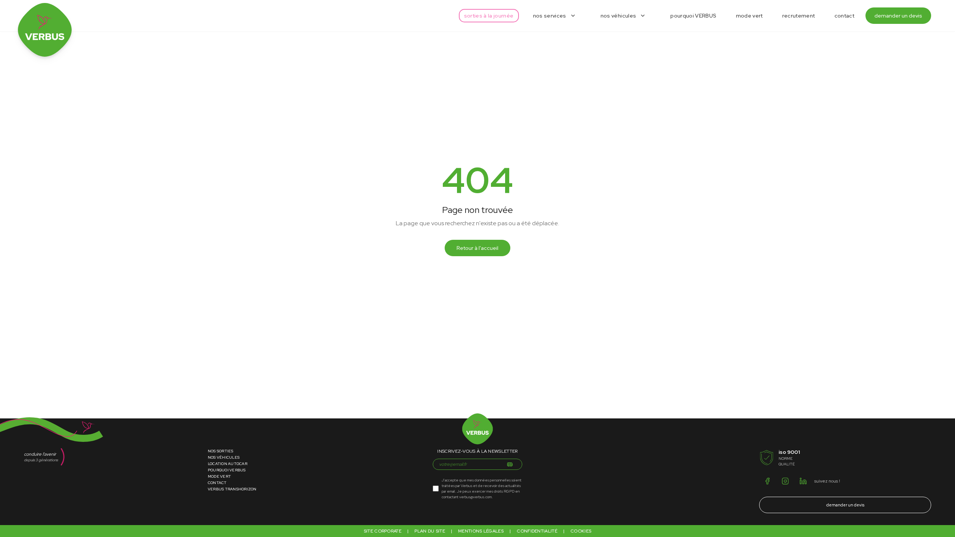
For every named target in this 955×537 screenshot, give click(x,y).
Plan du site (429, 531)
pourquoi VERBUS (693, 15)
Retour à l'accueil (477, 248)
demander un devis (898, 15)
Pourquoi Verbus (227, 470)
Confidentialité (537, 531)
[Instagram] (785, 481)
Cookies (580, 531)
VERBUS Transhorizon (232, 489)
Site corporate (382, 531)
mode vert (749, 15)
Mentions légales (481, 531)
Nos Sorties (221, 451)
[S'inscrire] (510, 464)
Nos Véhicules (223, 457)
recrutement (798, 15)
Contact (217, 482)
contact (844, 15)
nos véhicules (618, 15)
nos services (549, 15)
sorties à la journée (489, 15)
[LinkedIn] (803, 481)
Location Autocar (227, 463)
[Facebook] (767, 481)
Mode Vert (219, 476)
